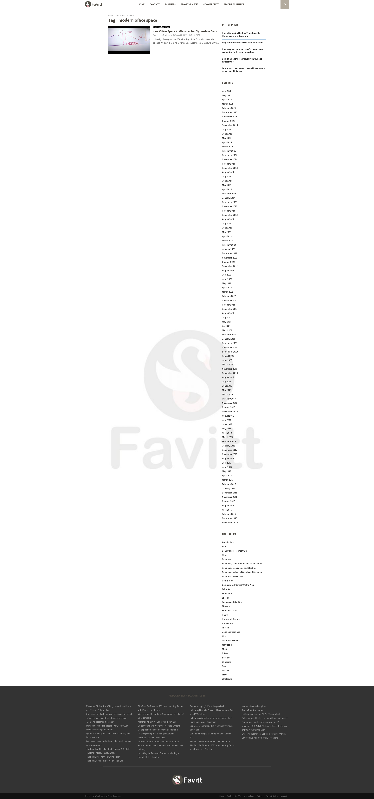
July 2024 (226, 176)
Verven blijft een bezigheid (254, 706)
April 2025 (227, 142)
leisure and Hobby (230, 640)
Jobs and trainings (231, 632)
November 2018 (229, 403)
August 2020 (228, 356)
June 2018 (227, 424)
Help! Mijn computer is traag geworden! (156, 734)
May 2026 (226, 95)
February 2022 (229, 296)
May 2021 (226, 322)
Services (226, 658)
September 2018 (230, 411)
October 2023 (228, 211)
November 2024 (229, 159)
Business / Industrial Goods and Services (242, 572)
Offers (225, 653)
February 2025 (229, 151)
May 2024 (226, 185)
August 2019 (228, 377)
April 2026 (227, 100)
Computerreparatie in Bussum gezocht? (260, 722)
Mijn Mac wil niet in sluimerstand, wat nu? (157, 722)
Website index (272, 796)
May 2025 (226, 138)
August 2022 (228, 270)
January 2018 (228, 446)
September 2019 (230, 373)
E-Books (226, 589)
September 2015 (230, 522)
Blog (224, 555)
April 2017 (227, 475)
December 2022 (229, 253)
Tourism (226, 670)
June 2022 (227, 279)
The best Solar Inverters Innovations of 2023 (158, 741)
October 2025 (228, 121)
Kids (224, 636)
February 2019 (229, 399)
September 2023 (230, 215)
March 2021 (227, 330)
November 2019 (229, 369)
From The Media (189, 4)
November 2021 (229, 300)
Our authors (249, 796)
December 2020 (229, 343)
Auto (224, 546)
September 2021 (230, 309)
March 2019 (227, 394)
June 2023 (227, 228)
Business (226, 559)
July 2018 (226, 420)
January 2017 (228, 488)
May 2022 (226, 283)
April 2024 (227, 189)
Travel (225, 675)
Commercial (228, 581)
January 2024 (228, 198)
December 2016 (229, 493)
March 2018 (227, 437)
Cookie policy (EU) (234, 796)
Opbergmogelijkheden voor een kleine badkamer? (265, 718)
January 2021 (228, 339)
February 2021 (229, 334)
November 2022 (229, 258)
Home (141, 4)
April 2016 (227, 510)
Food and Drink (229, 610)
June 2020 (227, 360)
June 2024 (227, 181)
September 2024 (230, 168)
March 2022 (227, 292)
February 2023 (229, 245)
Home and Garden (231, 619)
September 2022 (230, 266)
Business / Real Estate (161, 27)
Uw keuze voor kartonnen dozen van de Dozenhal (109, 714)
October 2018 (228, 407)
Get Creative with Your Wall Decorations (260, 738)
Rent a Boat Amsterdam (253, 710)
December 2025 (229, 112)
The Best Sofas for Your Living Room (103, 757)
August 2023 (228, 219)
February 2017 (229, 484)
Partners (170, 4)
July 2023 (226, 223)
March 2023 (227, 240)
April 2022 (227, 287)
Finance (226, 606)
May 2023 (226, 232)
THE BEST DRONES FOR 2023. (152, 737)
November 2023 (229, 206)
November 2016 (229, 497)
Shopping (226, 662)
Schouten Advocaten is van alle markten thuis (211, 718)
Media (225, 649)
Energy (225, 598)
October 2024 (228, 164)
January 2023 (228, 249)
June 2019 (227, 386)
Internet (225, 628)
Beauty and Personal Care (234, 551)
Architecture (228, 542)
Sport (224, 666)
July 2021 (226, 317)
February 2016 (229, 514)
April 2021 (227, 326)
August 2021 (228, 313)
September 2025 (230, 125)
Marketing (227, 645)
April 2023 (227, 236)
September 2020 (230, 352)
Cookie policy (211, 4)
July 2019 (226, 381)
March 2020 (227, 364)
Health (225, 615)
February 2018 (229, 441)
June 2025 (227, 134)
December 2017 (229, 450)
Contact (155, 4)
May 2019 (226, 390)
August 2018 (228, 416)
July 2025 (226, 129)
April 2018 (227, 433)
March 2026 (227, 104)
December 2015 (229, 518)
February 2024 (229, 194)
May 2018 (226, 428)
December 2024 (229, 155)
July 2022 (226, 275)
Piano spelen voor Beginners (203, 722)
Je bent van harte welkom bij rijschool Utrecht (159, 726)
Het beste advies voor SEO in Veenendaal (261, 714)
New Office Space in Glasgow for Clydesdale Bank (185, 31)
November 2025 (229, 117)
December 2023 (229, 202)
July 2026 (226, 91)
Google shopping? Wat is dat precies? (207, 706)
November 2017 (229, 454)
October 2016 (228, 501)
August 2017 (228, 458)
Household (227, 623)
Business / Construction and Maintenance (242, 563)
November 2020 (229, 347)
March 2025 (227, 147)
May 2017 (226, 471)
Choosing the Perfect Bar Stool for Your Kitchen (264, 734)
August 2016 (228, 505)
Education (227, 593)
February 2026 (229, 108)
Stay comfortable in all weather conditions (242, 42)
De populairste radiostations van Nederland (158, 730)
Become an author (234, 4)
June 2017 (227, 467)
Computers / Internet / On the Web (238, 585)
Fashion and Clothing (232, 602)
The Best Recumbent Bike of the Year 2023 (210, 741)
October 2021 (228, 305)
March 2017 (227, 480)
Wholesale (227, 679)
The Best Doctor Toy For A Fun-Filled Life (104, 761)
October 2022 (228, 262)
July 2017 (226, 463)
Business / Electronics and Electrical (239, 568)
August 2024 (228, 172)
